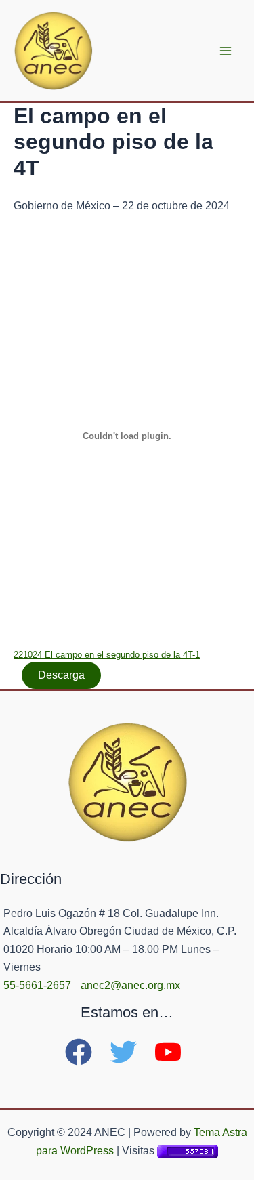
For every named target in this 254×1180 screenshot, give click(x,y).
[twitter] (131, 1052)
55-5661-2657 (37, 985)
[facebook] (86, 1052)
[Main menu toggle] (225, 51)
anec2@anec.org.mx (130, 985)
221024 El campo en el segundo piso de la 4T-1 (107, 655)
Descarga (61, 675)
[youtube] (172, 1052)
